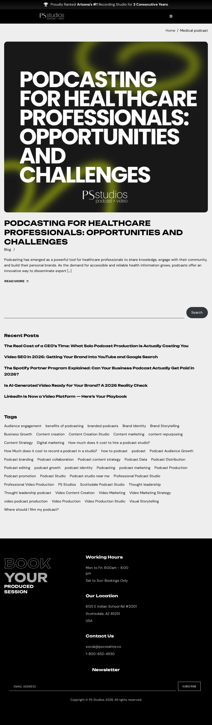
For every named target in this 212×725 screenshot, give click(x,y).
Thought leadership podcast (27, 493)
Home (170, 30)
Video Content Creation (75, 493)
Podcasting (106, 468)
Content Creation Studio (89, 434)
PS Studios (67, 484)
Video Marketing (112, 493)
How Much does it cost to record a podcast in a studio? (50, 451)
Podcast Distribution (168, 459)
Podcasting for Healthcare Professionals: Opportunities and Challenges (93, 232)
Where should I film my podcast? (31, 509)
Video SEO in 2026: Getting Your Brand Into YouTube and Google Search (81, 357)
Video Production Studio (105, 501)
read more (14, 281)
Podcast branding (18, 459)
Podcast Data (136, 459)
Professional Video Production (29, 484)
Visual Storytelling (144, 501)
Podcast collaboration (55, 459)
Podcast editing (17, 468)
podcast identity (79, 468)
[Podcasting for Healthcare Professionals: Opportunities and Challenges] (106, 127)
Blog (7, 249)
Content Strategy (18, 443)
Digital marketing (50, 443)
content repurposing (165, 434)
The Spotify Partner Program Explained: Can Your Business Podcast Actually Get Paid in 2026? (99, 371)
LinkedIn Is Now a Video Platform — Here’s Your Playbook (65, 396)
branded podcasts (103, 426)
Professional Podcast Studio (137, 476)
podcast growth (47, 468)
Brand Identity (134, 426)
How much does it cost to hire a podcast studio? (109, 443)
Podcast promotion (20, 476)
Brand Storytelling (164, 426)
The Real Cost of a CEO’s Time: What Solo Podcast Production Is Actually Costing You (96, 346)
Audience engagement (22, 426)
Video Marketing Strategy (150, 493)
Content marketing (128, 434)
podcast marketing (134, 468)
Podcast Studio (53, 476)
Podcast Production (170, 468)
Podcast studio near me (90, 476)
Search (197, 312)
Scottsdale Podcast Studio (102, 484)
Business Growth (18, 434)
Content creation (50, 434)
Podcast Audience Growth (171, 451)
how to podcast (114, 451)
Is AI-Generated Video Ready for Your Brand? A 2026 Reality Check (76, 385)
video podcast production (26, 501)
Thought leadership (145, 484)
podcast (139, 451)
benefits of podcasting (64, 426)
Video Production (66, 501)
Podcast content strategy (99, 459)
